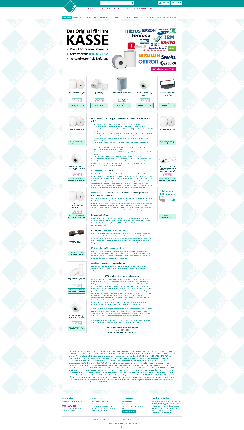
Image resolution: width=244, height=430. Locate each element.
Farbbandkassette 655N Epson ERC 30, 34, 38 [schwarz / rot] (167, 94)
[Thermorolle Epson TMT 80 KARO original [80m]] (76, 196)
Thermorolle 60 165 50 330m (86, 356)
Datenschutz (126, 404)
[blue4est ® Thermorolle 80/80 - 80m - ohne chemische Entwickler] (122, 85)
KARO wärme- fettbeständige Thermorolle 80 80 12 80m (140, 358)
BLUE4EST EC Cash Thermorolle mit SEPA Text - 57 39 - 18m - (97, 367)
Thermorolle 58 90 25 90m (99, 382)
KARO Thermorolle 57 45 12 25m (155, 370)
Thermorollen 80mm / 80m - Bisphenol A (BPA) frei (76, 93)
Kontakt (94, 404)
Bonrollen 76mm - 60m (167, 129)
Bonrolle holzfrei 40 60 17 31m (137, 368)
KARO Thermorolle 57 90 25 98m (108, 370)
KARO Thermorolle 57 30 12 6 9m (101, 365)
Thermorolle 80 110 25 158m (108, 351)
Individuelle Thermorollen (100, 401)
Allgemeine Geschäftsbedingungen (133, 406)
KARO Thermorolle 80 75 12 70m (121, 377)
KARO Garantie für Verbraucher (102, 406)
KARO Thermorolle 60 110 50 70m (124, 365)
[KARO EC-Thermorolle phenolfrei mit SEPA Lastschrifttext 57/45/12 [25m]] (76, 308)
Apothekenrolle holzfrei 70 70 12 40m (144, 353)
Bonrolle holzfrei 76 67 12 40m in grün (126, 379)
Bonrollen (114, 223)
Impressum (125, 408)
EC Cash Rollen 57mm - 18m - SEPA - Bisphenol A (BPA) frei (144, 94)
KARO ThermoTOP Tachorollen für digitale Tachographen (110, 375)
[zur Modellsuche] (163, 69)
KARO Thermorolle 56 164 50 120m (78, 382)
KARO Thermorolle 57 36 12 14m (158, 368)
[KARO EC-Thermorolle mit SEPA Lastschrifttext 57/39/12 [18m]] (145, 85)
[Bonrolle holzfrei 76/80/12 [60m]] (167, 122)
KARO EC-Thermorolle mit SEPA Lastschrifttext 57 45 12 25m (115, 356)
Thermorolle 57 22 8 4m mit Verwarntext (155, 351)
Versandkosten (128, 419)
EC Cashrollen (97, 248)
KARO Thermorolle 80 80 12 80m (129, 351)
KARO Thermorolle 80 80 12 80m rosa (153, 365)
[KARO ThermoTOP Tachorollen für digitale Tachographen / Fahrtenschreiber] (99, 85)
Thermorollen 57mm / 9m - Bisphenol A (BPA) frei (76, 279)
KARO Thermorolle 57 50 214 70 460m (99, 363)
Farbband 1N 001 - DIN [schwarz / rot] (76, 242)
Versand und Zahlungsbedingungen (103, 408)
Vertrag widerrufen (129, 411)
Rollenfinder (96, 170)
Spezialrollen (141, 223)
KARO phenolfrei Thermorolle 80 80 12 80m (159, 380)
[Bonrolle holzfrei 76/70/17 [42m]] (76, 122)
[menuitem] (117, 3)
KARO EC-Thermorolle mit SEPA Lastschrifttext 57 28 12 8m (106, 354)
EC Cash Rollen (123, 223)
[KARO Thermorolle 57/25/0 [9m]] (76, 271)
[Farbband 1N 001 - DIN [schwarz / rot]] (76, 233)
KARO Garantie (153, 9)
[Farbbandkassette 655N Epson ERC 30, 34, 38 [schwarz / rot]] (167, 85)
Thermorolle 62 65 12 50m (135, 372)
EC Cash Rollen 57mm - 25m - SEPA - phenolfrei (76, 316)
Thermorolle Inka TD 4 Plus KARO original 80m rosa (90, 380)
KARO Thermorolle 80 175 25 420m (131, 370)
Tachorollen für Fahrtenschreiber (99, 93)
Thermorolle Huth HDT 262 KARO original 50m (84, 351)
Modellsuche (96, 193)
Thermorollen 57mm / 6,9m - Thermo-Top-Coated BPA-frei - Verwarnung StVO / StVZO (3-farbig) (167, 168)
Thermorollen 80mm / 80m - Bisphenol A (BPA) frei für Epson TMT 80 (76, 205)
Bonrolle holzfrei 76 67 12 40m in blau (155, 363)
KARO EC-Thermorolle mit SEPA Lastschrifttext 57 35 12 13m (131, 361)
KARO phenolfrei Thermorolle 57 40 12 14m (114, 372)
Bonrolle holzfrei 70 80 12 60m (79, 365)
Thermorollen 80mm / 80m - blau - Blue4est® (122, 93)
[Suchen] (132, 3)
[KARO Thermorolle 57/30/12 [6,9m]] (167, 159)
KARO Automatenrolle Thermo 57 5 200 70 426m (102, 358)
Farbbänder (132, 223)
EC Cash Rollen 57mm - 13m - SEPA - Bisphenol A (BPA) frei (76, 168)
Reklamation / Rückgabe (100, 410)
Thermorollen (106, 223)
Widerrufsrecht (127, 401)
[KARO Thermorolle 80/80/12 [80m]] (76, 85)
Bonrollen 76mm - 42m (76, 129)
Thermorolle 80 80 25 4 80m (101, 377)
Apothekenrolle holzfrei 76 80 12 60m (129, 363)
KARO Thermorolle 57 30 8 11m (157, 372)
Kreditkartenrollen (115, 248)
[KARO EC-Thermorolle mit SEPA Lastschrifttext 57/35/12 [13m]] (76, 159)
